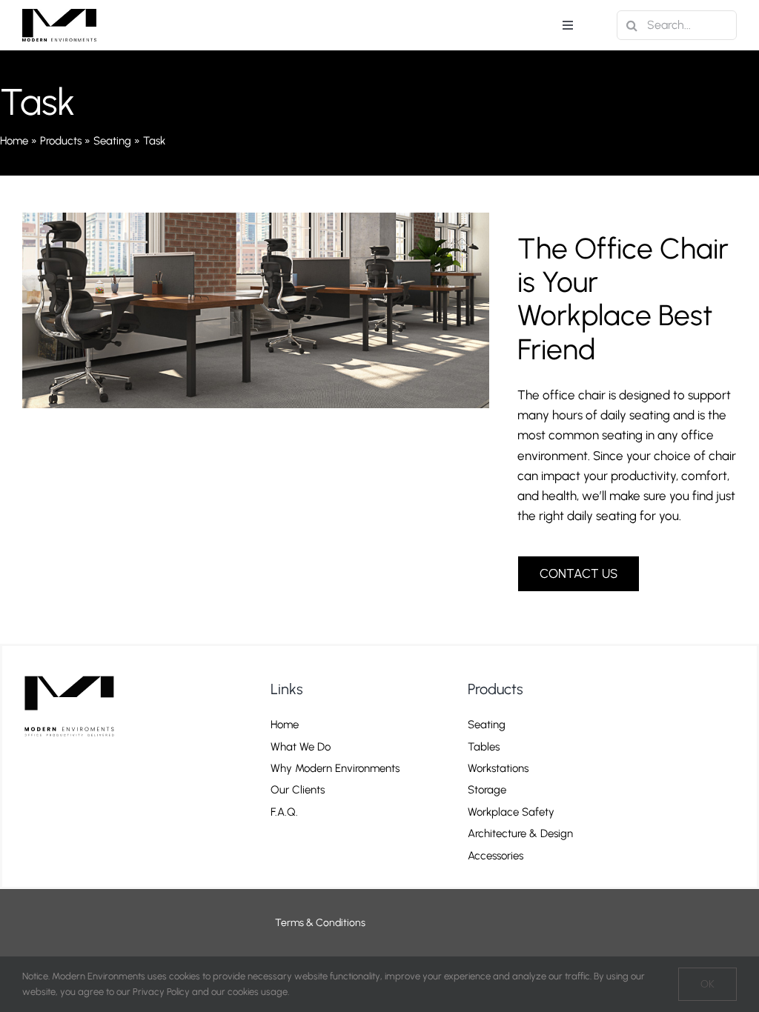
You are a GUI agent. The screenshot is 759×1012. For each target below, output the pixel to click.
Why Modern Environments (335, 768)
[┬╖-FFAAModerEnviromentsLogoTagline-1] (75, 673)
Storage (487, 790)
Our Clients (298, 790)
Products (61, 140)
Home (14, 140)
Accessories (495, 856)
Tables (484, 747)
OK (707, 984)
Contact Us (296, 833)
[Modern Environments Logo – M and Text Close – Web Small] (59, 14)
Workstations (498, 768)
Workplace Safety (511, 812)
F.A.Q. (284, 812)
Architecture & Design (520, 833)
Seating (112, 140)
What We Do (301, 747)
